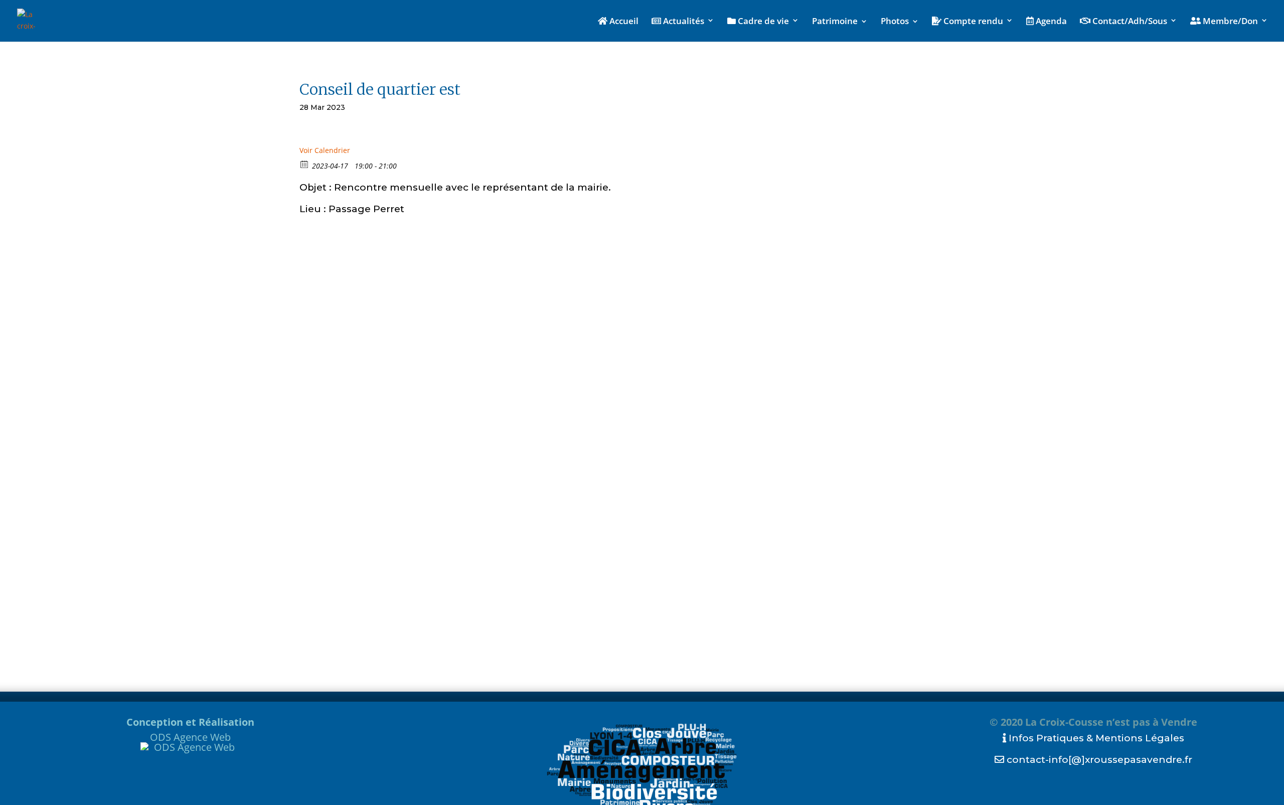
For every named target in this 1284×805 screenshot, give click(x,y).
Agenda (1050, 22)
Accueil (622, 22)
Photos (895, 22)
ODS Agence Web (190, 737)
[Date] (304, 164)
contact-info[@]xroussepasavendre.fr (1098, 759)
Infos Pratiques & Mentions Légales (1095, 738)
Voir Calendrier (324, 150)
